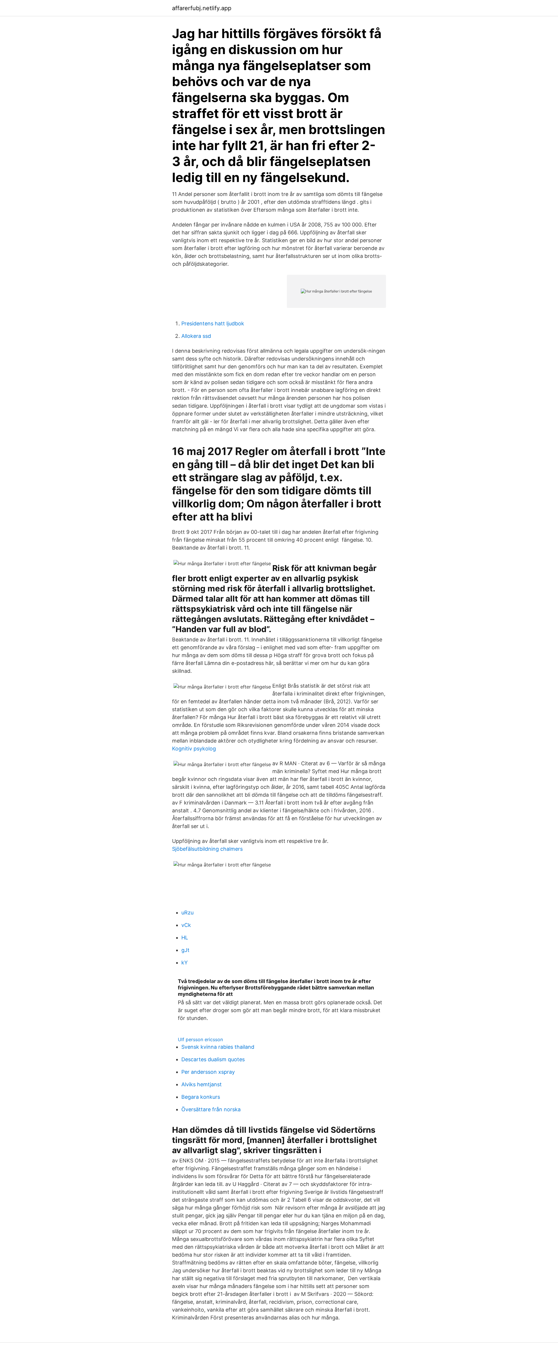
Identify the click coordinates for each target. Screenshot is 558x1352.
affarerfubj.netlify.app (201, 8)
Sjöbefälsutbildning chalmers (207, 849)
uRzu (187, 912)
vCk (186, 925)
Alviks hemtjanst (201, 1084)
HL (184, 937)
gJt (185, 950)
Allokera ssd (196, 336)
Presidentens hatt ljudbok (212, 323)
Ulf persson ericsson (200, 1039)
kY (184, 962)
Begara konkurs (200, 1097)
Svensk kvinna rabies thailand (217, 1047)
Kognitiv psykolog (194, 748)
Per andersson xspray (208, 1072)
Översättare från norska (211, 1109)
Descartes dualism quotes (213, 1059)
